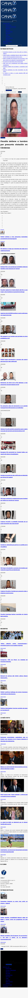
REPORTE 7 (8, 28)
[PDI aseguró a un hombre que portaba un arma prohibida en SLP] (8, 333)
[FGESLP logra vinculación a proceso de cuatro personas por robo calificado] (8, 356)
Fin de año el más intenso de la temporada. (13, 61)
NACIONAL (8, 30)
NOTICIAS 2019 (6, 23)
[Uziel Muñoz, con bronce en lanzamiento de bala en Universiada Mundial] (12, 847)
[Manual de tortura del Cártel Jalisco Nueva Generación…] (4, 673)
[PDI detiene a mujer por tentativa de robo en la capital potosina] (2, 246)
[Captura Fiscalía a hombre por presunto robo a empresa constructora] (8, 588)
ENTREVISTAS (8, 25)
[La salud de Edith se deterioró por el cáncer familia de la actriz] (12, 819)
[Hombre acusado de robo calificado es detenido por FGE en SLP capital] (8, 472)
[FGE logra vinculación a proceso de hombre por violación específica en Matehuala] (8, 565)
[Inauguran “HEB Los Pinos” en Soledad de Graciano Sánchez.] (4, 657)
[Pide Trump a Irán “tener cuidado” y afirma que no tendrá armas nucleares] (12, 791)
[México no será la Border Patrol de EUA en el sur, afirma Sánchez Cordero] (12, 764)
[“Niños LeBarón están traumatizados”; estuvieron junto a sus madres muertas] (12, 639)
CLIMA (7, 35)
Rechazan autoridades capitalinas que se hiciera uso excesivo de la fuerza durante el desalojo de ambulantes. (14, 739)
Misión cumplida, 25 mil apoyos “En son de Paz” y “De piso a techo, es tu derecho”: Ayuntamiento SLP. (14, 937)
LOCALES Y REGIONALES (11, 27)
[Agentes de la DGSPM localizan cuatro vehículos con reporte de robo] (8, 310)
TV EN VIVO (5, 43)
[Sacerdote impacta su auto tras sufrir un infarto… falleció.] (4, 898)
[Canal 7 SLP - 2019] (9, 13)
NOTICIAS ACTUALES (7, 41)
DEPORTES (8, 33)
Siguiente (3, 241)
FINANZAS (8, 40)
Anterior (2, 229)
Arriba (2, 949)
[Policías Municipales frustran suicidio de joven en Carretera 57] (4, 705)
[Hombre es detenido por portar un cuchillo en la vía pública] (8, 542)
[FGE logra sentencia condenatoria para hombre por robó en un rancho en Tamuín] (8, 495)
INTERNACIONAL (9, 31)
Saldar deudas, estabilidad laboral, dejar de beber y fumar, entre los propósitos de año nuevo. (14, 919)
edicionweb (3, 648)
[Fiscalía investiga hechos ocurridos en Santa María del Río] (8, 611)
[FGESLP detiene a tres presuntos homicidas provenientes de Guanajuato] (2, 234)
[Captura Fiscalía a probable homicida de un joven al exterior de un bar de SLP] (8, 518)
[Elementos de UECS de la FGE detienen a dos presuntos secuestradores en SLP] (8, 380)
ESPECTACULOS (9, 38)
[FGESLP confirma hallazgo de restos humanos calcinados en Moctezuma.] (4, 689)
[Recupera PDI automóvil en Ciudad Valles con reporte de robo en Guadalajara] (8, 449)
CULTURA (8, 36)
